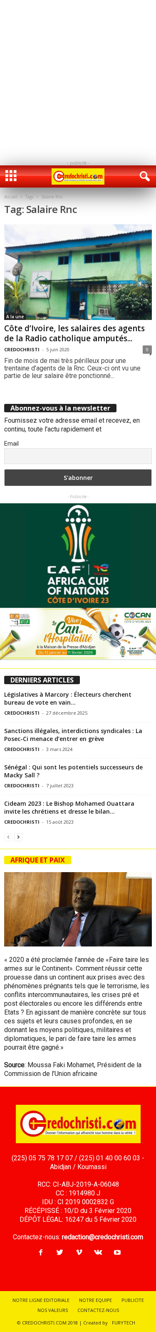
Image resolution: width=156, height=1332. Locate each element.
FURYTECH (123, 1322)
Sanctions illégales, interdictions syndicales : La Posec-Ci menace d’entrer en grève (73, 735)
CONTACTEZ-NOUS (98, 1310)
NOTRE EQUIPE (95, 1300)
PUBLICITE (132, 1300)
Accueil (10, 197)
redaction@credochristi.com (102, 1237)
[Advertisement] (78, 78)
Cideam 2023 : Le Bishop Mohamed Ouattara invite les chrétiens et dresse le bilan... (69, 807)
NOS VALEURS (52, 1310)
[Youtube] (116, 1253)
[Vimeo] (79, 1253)
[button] (143, 176)
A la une (15, 317)
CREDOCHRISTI (22, 349)
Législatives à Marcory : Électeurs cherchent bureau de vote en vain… (67, 698)
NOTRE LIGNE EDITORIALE (40, 1300)
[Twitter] (59, 1253)
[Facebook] (40, 1253)
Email (11, 443)
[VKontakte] (98, 1253)
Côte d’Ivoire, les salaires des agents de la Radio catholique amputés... (74, 333)
